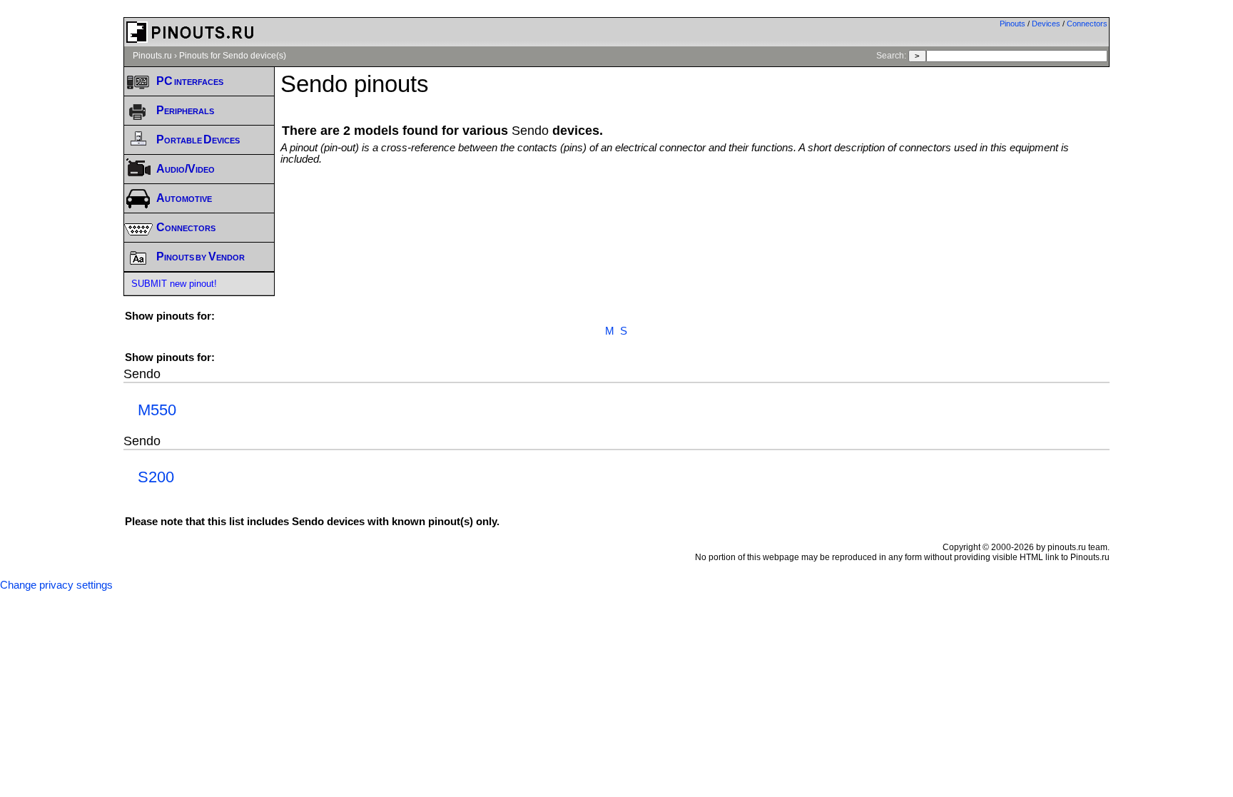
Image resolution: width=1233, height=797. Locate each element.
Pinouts (1012, 23)
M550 (157, 410)
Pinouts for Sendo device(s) (232, 56)
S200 (156, 477)
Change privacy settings (56, 585)
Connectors (1087, 23)
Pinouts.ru (152, 56)
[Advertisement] (695, 204)
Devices (1046, 23)
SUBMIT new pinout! (174, 283)
